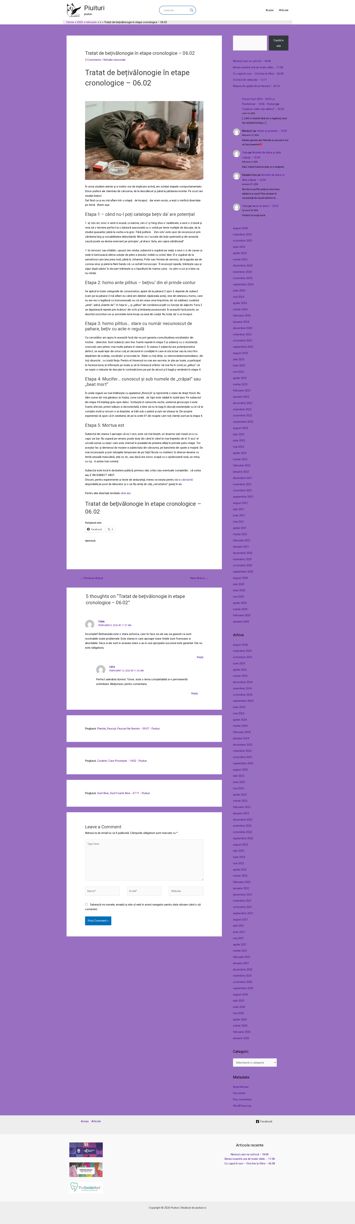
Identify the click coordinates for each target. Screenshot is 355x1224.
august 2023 (240, 353)
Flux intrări (239, 1093)
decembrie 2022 (242, 403)
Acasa (269, 10)
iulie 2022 (238, 434)
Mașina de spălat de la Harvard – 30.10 (256, 86)
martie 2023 (240, 384)
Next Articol (199, 578)
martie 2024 (240, 309)
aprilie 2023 (240, 378)
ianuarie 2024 (241, 321)
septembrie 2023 (243, 346)
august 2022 (240, 428)
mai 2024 (238, 297)
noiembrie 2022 (242, 409)
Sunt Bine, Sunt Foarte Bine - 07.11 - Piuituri (123, 793)
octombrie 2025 (242, 240)
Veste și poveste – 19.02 (272, 131)
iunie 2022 (239, 440)
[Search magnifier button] (191, 10)
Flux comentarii (242, 1099)
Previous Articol (91, 578)
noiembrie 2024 (242, 272)
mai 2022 (238, 446)
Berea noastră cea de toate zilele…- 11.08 (258, 67)
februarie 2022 (242, 465)
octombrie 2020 (242, 565)
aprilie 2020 (240, 603)
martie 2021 (240, 534)
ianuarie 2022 (241, 471)
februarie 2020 (242, 615)
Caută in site (279, 43)
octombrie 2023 (242, 340)
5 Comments (93, 59)
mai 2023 (238, 371)
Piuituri (94, 8)
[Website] (186, 891)
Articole (283, 10)
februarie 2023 (242, 390)
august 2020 (240, 578)
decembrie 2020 (242, 553)
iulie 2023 (238, 359)
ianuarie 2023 (241, 396)
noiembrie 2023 (242, 334)
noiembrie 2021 (242, 484)
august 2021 (240, 503)
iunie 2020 (239, 590)
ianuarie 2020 (241, 621)
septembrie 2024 (243, 284)
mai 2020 (238, 596)
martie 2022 (240, 459)
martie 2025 (240, 259)
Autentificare (240, 1087)
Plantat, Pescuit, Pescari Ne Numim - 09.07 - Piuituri (128, 728)
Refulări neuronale (115, 59)
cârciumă (187, 479)
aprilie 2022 (240, 453)
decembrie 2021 (242, 478)
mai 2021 (238, 521)
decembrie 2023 (242, 328)
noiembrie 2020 (242, 559)
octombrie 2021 (242, 490)
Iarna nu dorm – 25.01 (265, 206)
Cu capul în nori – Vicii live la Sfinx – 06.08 (258, 73)
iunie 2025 (239, 247)
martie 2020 (240, 609)
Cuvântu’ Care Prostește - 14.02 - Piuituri (122, 760)
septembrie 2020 (243, 571)
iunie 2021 (239, 515)
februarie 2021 (242, 540)
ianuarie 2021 (241, 546)
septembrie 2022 (243, 421)
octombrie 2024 (242, 278)
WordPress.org (242, 1105)
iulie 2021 (238, 509)
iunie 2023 (239, 365)
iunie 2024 (239, 290)
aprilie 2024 (240, 303)
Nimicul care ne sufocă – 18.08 (252, 61)
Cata (245, 152)
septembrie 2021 (243, 496)
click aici (126, 493)
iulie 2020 (238, 584)
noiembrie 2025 (242, 234)
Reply (200, 657)
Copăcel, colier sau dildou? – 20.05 (263, 109)
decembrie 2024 (242, 265)
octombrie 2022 (242, 415)
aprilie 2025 (240, 253)
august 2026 (240, 228)
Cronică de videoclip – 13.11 (250, 79)
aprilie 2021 (240, 528)
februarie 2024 (242, 315)
